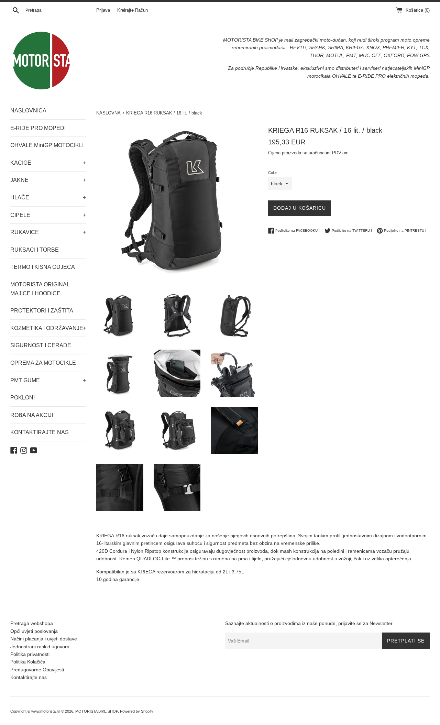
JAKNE (48, 180)
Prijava (103, 10)
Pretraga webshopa (31, 623)
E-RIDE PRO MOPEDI (38, 128)
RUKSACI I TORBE (34, 250)
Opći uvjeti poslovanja (34, 631)
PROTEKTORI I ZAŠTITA (41, 311)
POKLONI (22, 397)
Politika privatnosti (30, 654)
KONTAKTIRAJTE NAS (39, 432)
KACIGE (48, 163)
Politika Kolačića (27, 661)
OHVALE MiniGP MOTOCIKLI (47, 145)
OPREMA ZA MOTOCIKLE (43, 363)
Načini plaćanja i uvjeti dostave (43, 638)
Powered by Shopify (136, 711)
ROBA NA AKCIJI (31, 415)
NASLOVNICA (28, 110)
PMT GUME (48, 380)
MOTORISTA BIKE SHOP (96, 711)
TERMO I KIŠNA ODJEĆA (42, 267)
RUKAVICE (48, 232)
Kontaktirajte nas (28, 677)
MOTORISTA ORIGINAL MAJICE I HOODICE (39, 289)
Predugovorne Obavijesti (37, 669)
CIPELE (48, 215)
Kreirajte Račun (132, 10)
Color (272, 173)
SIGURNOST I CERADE (40, 345)
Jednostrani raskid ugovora (39, 646)
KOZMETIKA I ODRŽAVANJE (48, 328)
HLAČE (48, 197)
